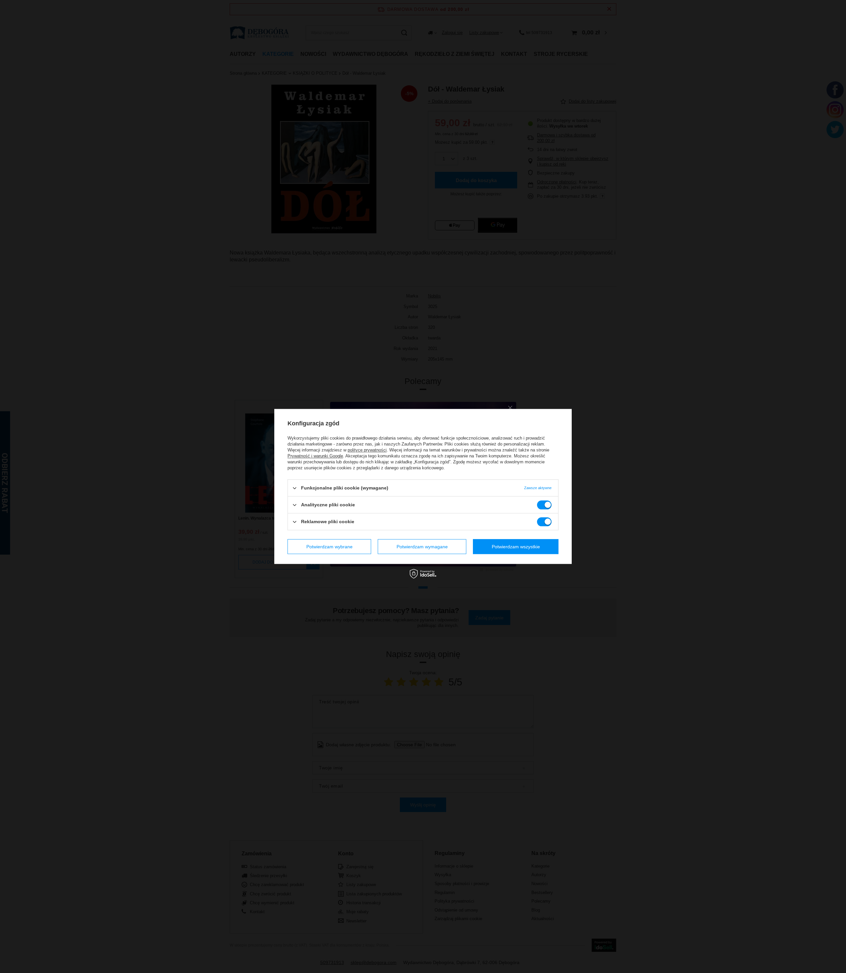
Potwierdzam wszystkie (516, 546)
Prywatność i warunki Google (315, 455)
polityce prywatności (367, 450)
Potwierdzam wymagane (422, 546)
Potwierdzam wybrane (329, 546)
